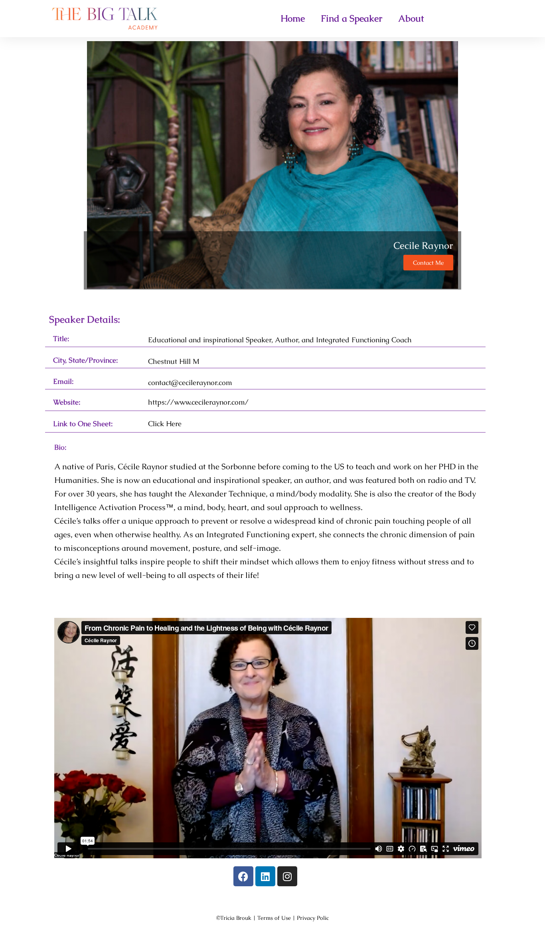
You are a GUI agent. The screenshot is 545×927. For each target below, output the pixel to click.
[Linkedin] (265, 876)
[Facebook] (243, 876)
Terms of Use (274, 917)
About (411, 18)
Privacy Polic (313, 917)
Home (292, 18)
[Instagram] (287, 876)
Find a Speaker (351, 18)
